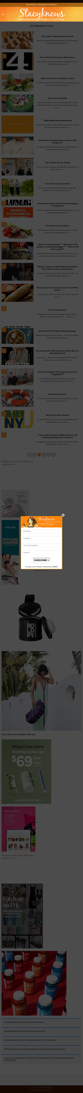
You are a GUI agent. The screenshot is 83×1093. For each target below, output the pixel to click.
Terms (40, 570)
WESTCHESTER (31, 4)
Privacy (46, 570)
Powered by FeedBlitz (50, 567)
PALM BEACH (53, 4)
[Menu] (3, 14)
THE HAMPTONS (42, 4)
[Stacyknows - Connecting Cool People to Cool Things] (42, 14)
